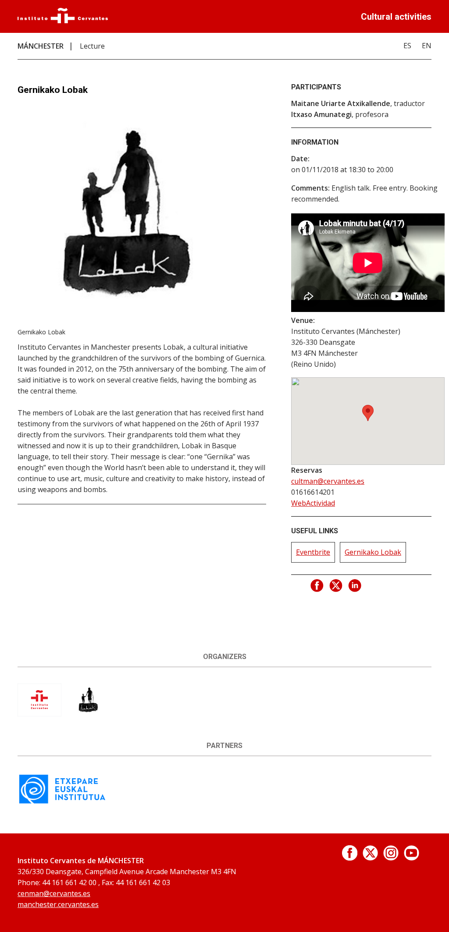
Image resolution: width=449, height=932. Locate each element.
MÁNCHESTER (41, 46)
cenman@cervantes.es (54, 893)
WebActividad (313, 503)
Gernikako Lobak (373, 552)
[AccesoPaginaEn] (349, 858)
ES (407, 45)
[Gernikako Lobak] (88, 714)
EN (426, 45)
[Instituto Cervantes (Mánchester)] (39, 714)
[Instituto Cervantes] (63, 20)
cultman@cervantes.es (327, 481)
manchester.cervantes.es (58, 904)
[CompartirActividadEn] (317, 586)
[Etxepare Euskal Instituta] (62, 803)
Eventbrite (313, 552)
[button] (368, 413)
